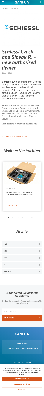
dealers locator (14, 124)
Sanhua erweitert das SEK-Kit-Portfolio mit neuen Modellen (21, 169)
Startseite (5, 8)
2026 (5, 244)
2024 (5, 258)
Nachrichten (15, 8)
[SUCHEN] (41, 2)
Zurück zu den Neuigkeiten (16, 137)
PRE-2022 (7, 271)
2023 (5, 265)
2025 (5, 251)
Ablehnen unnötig (22, 384)
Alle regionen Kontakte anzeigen (21, 348)
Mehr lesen (13, 205)
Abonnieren (9, 318)
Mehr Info (22, 389)
